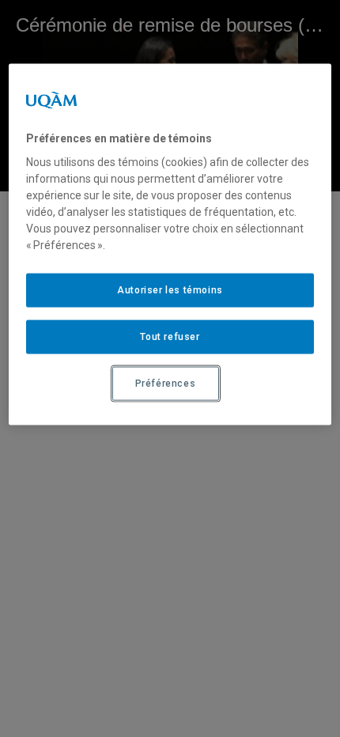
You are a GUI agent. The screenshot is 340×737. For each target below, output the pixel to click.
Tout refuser (169, 336)
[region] (170, 244)
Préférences (165, 383)
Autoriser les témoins (170, 290)
